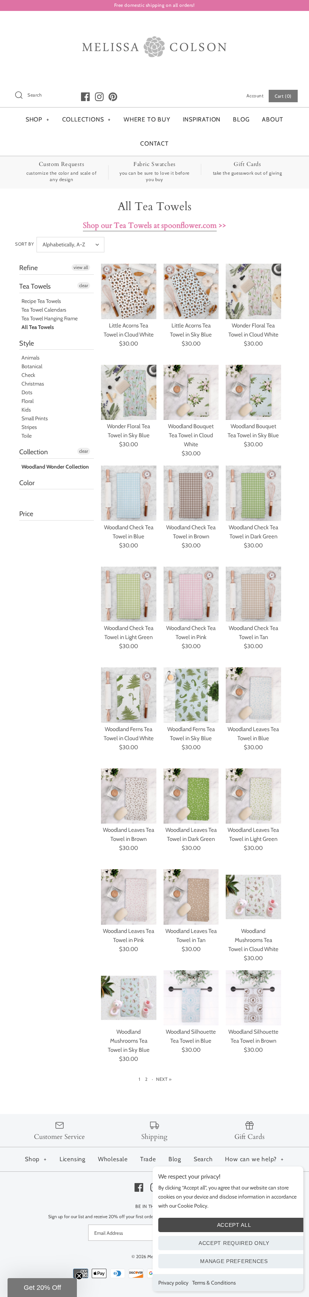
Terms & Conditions (214, 1282)
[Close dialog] (223, 523)
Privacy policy (173, 1282)
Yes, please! (155, 763)
